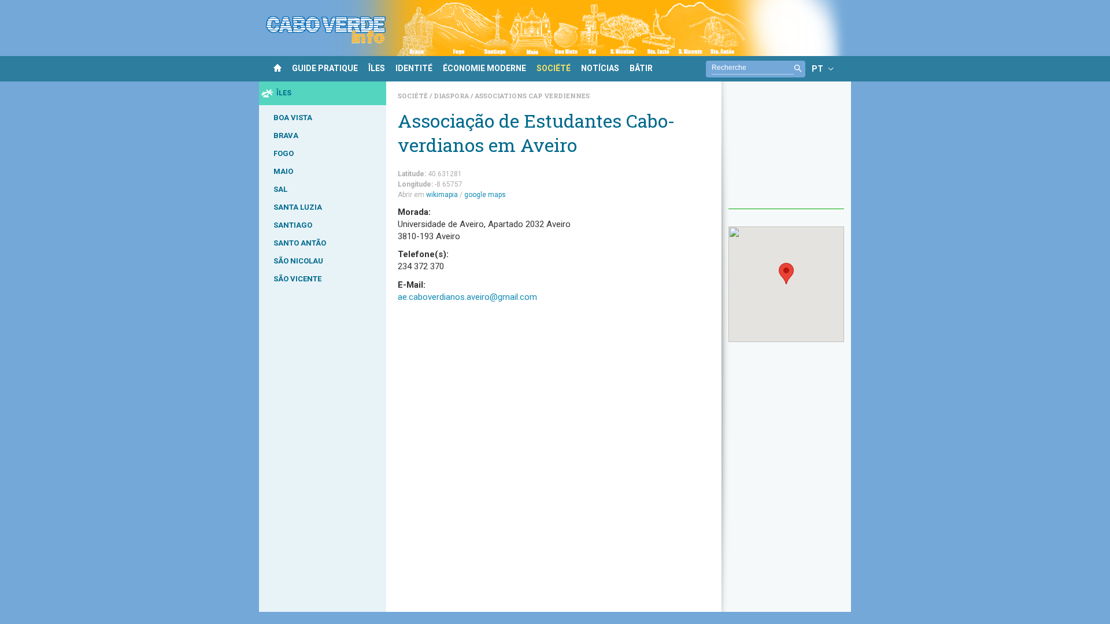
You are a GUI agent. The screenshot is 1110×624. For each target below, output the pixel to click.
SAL (280, 189)
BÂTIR (641, 68)
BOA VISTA (292, 117)
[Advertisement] (786, 151)
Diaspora (452, 95)
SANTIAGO (292, 225)
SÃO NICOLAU (298, 261)
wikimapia (442, 195)
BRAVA (285, 135)
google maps (485, 195)
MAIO (283, 171)
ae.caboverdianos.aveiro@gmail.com (467, 297)
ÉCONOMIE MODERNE (484, 68)
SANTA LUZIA (297, 207)
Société (414, 95)
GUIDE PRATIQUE (325, 68)
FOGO (283, 153)
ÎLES (376, 68)
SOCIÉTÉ (553, 68)
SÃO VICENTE (297, 278)
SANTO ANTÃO (299, 243)
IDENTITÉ (413, 68)
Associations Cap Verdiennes (532, 95)
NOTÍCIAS (600, 68)
